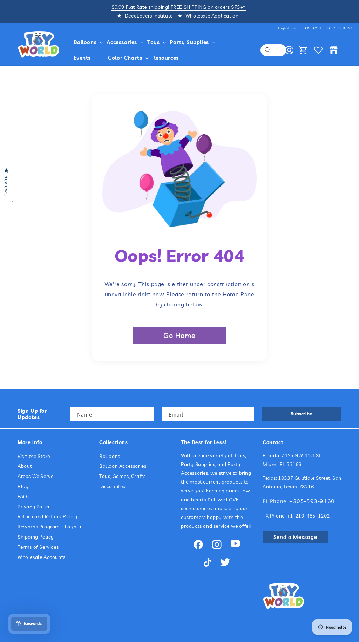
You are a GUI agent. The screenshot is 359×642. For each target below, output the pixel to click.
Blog (23, 486)
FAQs (23, 496)
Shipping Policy (36, 537)
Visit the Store (34, 456)
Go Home (179, 335)
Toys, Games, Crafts (122, 476)
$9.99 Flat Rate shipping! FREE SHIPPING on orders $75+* (178, 7)
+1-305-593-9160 (335, 28)
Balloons (109, 456)
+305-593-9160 (312, 501)
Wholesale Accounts (42, 557)
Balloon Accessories (122, 466)
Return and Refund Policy (47, 516)
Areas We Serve (35, 476)
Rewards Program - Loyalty (50, 526)
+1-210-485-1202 (308, 516)
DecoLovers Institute (149, 16)
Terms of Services (38, 547)
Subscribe (301, 414)
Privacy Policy (34, 507)
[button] (86, 42)
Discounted (112, 486)
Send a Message (295, 537)
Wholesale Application (212, 16)
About (25, 466)
